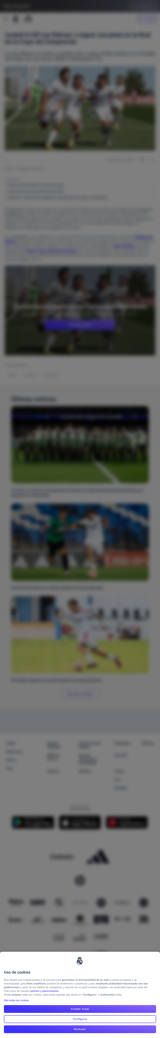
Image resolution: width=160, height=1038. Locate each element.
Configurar (80, 1018)
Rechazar (80, 1029)
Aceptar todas (80, 1008)
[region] (80, 995)
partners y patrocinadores (44, 991)
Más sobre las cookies (16, 1000)
